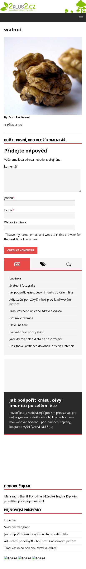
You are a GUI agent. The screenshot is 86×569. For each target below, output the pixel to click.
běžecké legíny (54, 496)
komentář (11, 166)
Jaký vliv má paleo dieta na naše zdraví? (35, 339)
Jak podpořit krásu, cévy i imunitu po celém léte (41, 292)
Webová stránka (15, 222)
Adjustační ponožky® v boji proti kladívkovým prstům (40, 541)
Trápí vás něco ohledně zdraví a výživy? (35, 311)
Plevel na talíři (18, 325)
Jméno (8, 198)
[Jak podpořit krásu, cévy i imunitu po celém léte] (43, 375)
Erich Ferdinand (19, 117)
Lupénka (15, 278)
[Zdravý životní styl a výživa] (43, 11)
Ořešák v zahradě (21, 318)
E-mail (8, 210)
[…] (51, 427)
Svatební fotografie (22, 285)
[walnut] (43, 112)
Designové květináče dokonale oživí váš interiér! (41, 346)
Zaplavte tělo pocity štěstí (26, 332)
